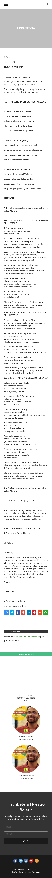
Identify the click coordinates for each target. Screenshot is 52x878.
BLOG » (7, 57)
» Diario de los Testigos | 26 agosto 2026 (26, 698)
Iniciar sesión (34, 637)
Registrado (21, 637)
